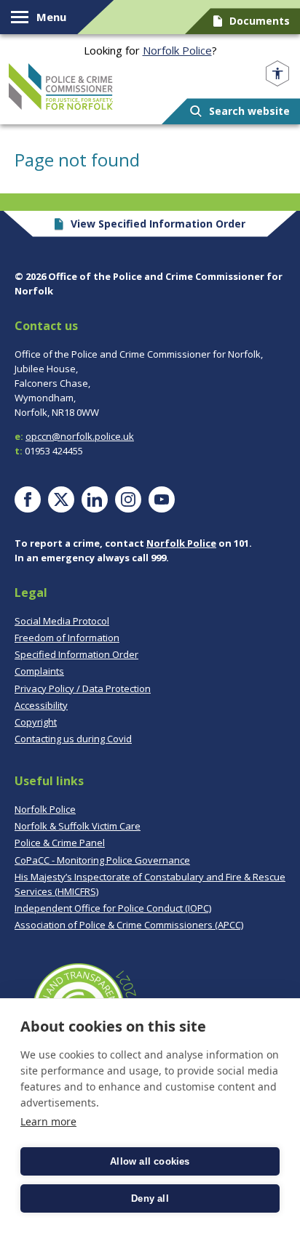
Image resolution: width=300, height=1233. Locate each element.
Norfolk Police (177, 50)
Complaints (39, 671)
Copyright (36, 721)
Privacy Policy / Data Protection (83, 688)
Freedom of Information (67, 637)
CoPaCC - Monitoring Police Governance (102, 860)
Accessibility (41, 705)
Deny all (150, 1198)
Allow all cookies (149, 1161)
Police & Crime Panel (60, 842)
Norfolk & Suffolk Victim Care (78, 825)
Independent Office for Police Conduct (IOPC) (113, 908)
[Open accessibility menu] (277, 74)
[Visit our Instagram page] (128, 499)
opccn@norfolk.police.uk (79, 436)
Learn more (48, 1121)
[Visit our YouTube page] (162, 499)
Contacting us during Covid (73, 738)
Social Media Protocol (62, 620)
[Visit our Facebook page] (28, 499)
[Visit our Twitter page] (61, 499)
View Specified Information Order (158, 223)
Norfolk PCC (61, 86)
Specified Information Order (76, 654)
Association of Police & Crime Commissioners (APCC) (129, 924)
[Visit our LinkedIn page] (95, 499)
